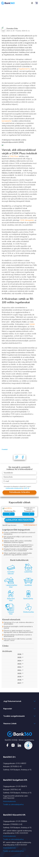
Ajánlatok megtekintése (19, 520)
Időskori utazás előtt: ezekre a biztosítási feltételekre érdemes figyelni (18, 541)
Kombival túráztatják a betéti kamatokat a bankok (18, 627)
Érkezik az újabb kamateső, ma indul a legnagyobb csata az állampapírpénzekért (18, 631)
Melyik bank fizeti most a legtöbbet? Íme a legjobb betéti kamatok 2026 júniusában (18, 545)
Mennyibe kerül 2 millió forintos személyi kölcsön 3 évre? (18, 639)
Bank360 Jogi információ (9, 525)
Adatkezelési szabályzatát (14, 488)
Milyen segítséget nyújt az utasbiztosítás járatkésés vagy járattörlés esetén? (18, 554)
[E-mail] (16, 457)
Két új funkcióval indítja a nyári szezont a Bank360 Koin (18, 537)
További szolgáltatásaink (14, 716)
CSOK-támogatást (27, 220)
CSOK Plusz (14, 156)
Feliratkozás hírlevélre (19, 492)
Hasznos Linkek (9, 723)
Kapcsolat (7, 709)
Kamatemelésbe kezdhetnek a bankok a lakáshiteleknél (18, 635)
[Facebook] (23, 457)
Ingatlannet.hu (24, 69)
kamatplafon (7, 121)
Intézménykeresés (9, 801)
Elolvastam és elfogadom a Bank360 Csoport (17, 486)
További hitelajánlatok (30, 525)
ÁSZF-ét (26, 488)
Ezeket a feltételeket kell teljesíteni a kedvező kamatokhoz (19, 533)
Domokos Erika (12, 28)
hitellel (32, 324)
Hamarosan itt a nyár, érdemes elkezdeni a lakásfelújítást (18, 623)
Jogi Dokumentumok (12, 701)
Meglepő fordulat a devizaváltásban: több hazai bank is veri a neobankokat (18, 549)
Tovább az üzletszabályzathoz (13, 804)
